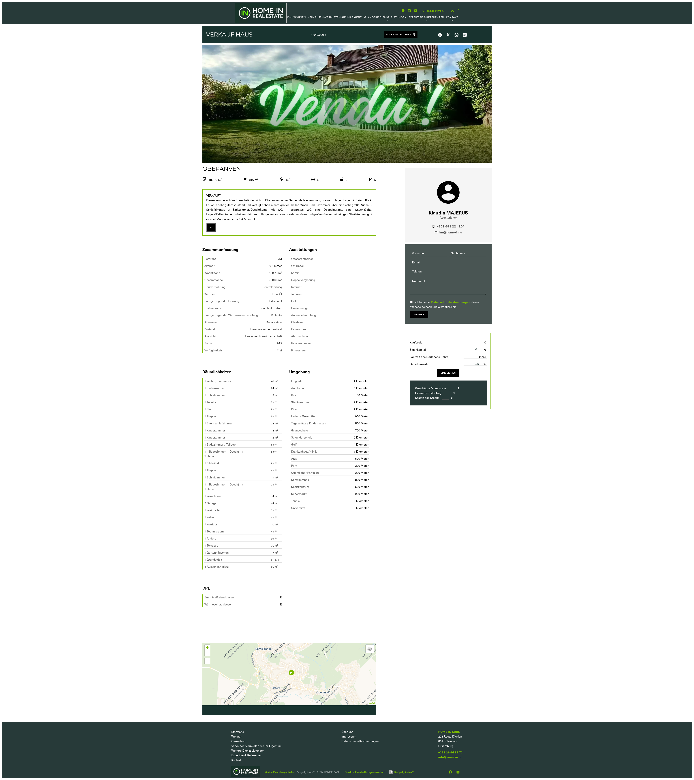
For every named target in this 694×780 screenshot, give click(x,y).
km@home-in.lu (450, 232)
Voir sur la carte (398, 34)
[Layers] (370, 649)
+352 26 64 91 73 (450, 752)
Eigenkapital (418, 349)
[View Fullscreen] (207, 661)
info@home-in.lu (449, 757)
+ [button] (207, 647)
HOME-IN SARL (449, 732)
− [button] (207, 653)
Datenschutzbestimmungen (450, 302)
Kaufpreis (416, 342)
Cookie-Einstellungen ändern (280, 771)
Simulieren (448, 373)
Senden (419, 314)
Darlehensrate (419, 364)
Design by (404, 771)
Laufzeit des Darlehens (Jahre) (429, 357)
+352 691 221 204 (451, 226)
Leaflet (372, 703)
